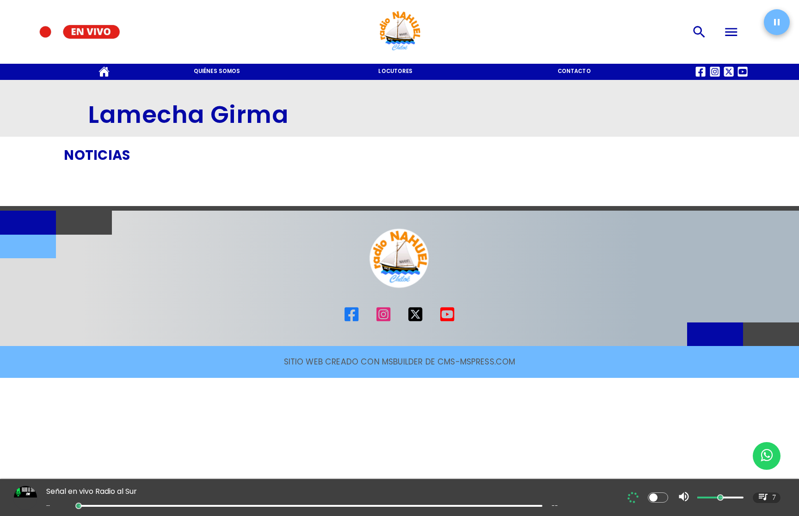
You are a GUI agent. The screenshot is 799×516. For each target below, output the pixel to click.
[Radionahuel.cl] (699, 32)
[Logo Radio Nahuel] (399, 53)
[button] (777, 22)
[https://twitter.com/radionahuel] (415, 320)
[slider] (78, 506)
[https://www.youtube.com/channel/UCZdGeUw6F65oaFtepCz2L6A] (447, 320)
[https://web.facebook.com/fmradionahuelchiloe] (352, 320)
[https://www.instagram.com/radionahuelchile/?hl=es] (383, 320)
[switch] (658, 497)
